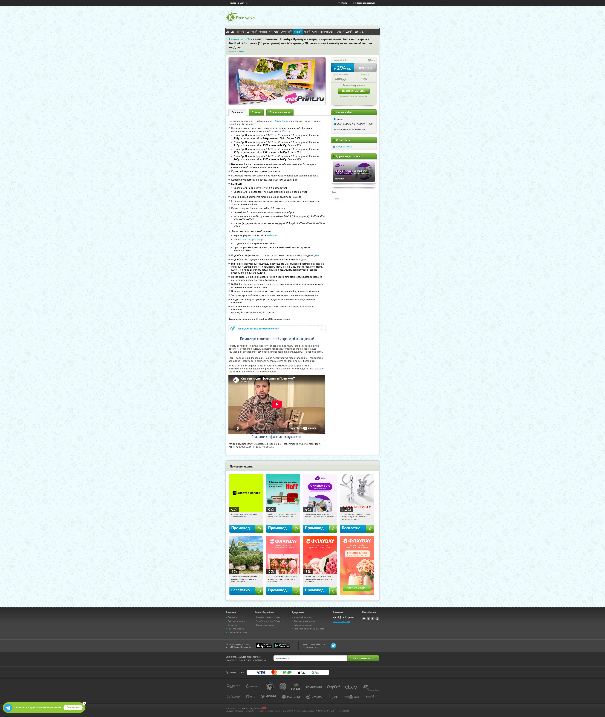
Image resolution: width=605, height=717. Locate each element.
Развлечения (265, 31)
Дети (349, 31)
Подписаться (73, 707)
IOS (275, 120)
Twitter (373, 618)
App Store (264, 645)
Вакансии (232, 624)
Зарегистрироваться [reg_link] (366, 3)
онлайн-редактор (253, 239)
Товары (298, 31)
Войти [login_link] (344, 3)
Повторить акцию (353, 91)
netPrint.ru (284, 131)
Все (227, 31)
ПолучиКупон (328, 31)
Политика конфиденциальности (309, 628)
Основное (237, 112)
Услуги (316, 31)
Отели (341, 31)
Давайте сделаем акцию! (268, 617)
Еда (233, 31)
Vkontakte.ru (368, 618)
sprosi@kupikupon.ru (343, 617)
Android (286, 120)
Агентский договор (303, 617)
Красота (241, 31)
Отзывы (256, 112)
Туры (307, 31)
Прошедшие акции (265, 624)
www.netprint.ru (344, 146)
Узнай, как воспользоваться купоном (258, 328)
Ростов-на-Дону (237, 3)
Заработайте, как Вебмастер (270, 621)
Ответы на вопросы (237, 632)
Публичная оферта (303, 624)
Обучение (286, 31)
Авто (276, 31)
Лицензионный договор (305, 621)
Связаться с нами (341, 621)
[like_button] (369, 60)
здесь (316, 255)
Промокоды (360, 31)
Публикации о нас (237, 621)
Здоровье (252, 31)
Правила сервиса (236, 628)
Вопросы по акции (280, 112)
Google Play (282, 645)
